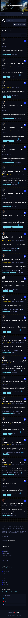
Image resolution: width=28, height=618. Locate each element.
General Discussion (20, 283)
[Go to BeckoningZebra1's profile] (3, 39)
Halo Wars (5, 584)
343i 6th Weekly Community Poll (13, 442)
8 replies (15, 75)
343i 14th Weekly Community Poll (14, 361)
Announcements (6, 89)
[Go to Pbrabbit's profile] (3, 277)
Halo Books (5, 557)
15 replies (17, 350)
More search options (20, 24)
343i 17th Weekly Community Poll (14, 300)
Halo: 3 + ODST (6, 577)
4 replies (15, 95)
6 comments (15, 117)
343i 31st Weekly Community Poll (13, 215)
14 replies (16, 309)
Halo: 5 (4, 573)
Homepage (5, 551)
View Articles (6, 553)
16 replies (13, 225)
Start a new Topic (7, 555)
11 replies (14, 139)
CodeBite (17, 612)
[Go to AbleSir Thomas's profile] (3, 500)
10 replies (17, 391)
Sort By (23, 35)
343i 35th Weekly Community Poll (12, 172)
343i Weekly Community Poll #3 (13, 463)
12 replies (15, 330)
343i (3, 43)
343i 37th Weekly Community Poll (12, 106)
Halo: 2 (4, 580)
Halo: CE (5, 582)
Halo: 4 (4, 575)
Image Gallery (6, 558)
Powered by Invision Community (14, 615)
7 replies (13, 248)
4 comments (16, 53)
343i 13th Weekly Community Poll (14, 381)
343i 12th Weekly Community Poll (14, 402)
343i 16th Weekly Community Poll (14, 320)
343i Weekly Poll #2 (9, 483)
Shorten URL (5, 560)
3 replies (16, 289)
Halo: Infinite (6, 571)
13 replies (15, 493)
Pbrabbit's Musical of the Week (13, 281)
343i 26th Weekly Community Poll (12, 260)
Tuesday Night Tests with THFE (13, 504)
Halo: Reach (6, 578)
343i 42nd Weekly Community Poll (13, 64)
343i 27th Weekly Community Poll (12, 238)
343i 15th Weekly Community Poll (14, 341)
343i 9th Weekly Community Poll (13, 422)
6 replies (14, 161)
